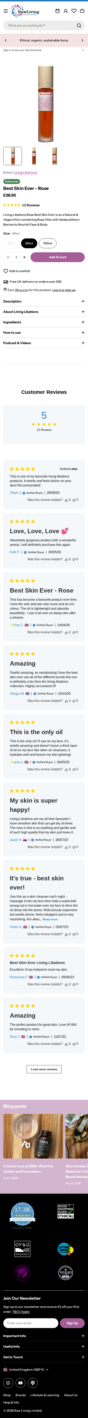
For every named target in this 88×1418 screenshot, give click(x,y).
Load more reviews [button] (44, 1069)
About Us (70, 1395)
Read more (50, 919)
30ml (13, 244)
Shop (7, 1395)
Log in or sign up (64, 290)
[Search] (79, 25)
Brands (21, 1395)
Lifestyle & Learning (44, 1395)
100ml (47, 243)
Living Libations (25, 172)
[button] (5, 40)
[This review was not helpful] (73, 500)
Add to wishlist (19, 271)
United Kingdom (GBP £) (26, 1369)
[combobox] (44, 25)
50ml (29, 243)
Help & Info (11, 1402)
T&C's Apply (20, 1312)
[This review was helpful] (66, 500)
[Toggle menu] (5, 11)
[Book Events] (57, 11)
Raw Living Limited (28, 1410)
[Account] (65, 11)
